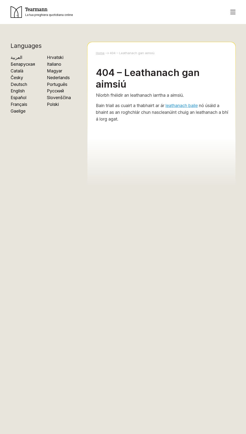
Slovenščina (59, 97)
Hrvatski (55, 57)
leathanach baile (182, 105)
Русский (55, 90)
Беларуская (23, 64)
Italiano (54, 64)
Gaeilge (18, 111)
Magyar (54, 70)
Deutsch (19, 84)
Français (19, 104)
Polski (53, 104)
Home (100, 53)
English (18, 90)
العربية (16, 57)
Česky (17, 77)
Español (18, 97)
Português (57, 84)
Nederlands (58, 77)
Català (17, 70)
